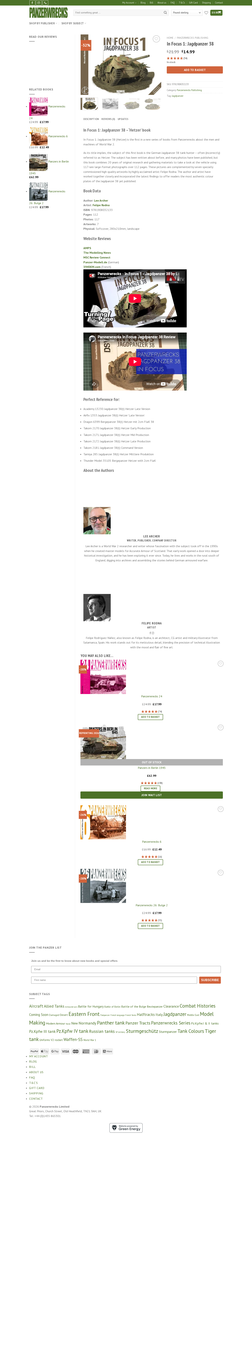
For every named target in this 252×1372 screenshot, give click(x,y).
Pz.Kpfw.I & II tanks (205, 1023)
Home (170, 37)
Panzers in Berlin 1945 (152, 768)
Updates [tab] (123, 119)
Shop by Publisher (42, 23)
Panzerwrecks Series (170, 1023)
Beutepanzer (155, 1006)
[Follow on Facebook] (32, 2)
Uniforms (44, 1040)
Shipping (206, 2)
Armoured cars (71, 1007)
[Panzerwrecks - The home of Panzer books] (48, 12)
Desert (64, 1015)
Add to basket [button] (150, 717)
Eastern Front (84, 1013)
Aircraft (36, 1006)
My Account (128, 2)
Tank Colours (190, 1031)
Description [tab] (91, 119)
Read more (150, 788)
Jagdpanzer (177, 95)
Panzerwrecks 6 (151, 841)
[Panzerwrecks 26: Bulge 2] (103, 885)
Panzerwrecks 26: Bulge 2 (152, 905)
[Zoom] (85, 90)
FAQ (173, 2)
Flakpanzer (105, 1015)
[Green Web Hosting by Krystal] (126, 1127)
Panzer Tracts (137, 1023)
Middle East (193, 1015)
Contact (219, 2)
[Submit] (165, 13)
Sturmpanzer (168, 1032)
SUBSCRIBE (210, 980)
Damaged (54, 1015)
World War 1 (89, 1040)
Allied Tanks (54, 1006)
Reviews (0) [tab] (108, 119)
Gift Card (193, 2)
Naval (68, 1024)
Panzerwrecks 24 (151, 696)
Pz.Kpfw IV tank (72, 1031)
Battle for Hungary (91, 1006)
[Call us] (45, 2)
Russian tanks (102, 1031)
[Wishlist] (156, 39)
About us (161, 2)
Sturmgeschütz (142, 1031)
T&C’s (182, 2)
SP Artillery (120, 1032)
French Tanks (130, 1015)
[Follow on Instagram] (39, 2)
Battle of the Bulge (133, 1006)
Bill (151, 2)
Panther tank (111, 1022)
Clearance (171, 1006)
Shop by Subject (72, 23)
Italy (159, 1014)
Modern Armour (55, 1023)
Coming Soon (38, 1014)
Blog (143, 2)
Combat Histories (197, 1006)
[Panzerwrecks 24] (103, 676)
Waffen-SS (73, 1039)
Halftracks (146, 1014)
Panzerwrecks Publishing (192, 37)
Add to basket (195, 70)
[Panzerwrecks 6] (103, 822)
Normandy (87, 1023)
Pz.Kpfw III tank (42, 1031)
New (74, 1023)
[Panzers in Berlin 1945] (103, 741)
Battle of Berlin (112, 1006)
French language (118, 1015)
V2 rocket (57, 1040)
